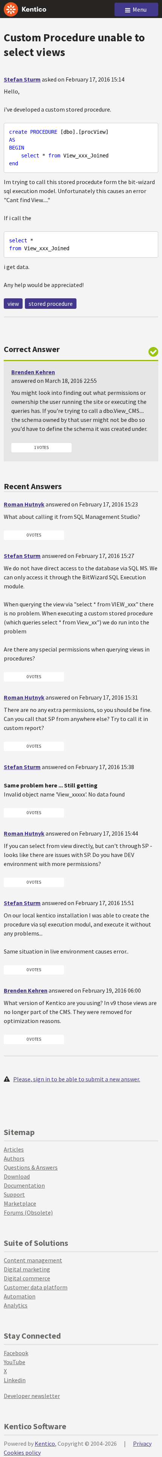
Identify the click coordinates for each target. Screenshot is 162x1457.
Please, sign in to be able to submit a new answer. (76, 1079)
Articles (14, 1149)
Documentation (24, 1185)
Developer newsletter (32, 1396)
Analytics (16, 1305)
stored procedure (51, 303)
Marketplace (20, 1203)
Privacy (142, 1443)
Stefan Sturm (22, 79)
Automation (19, 1296)
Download (17, 1176)
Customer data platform (35, 1287)
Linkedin (15, 1380)
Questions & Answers (31, 1167)
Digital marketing (27, 1269)
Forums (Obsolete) (28, 1212)
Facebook (16, 1353)
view (13, 303)
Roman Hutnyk (24, 504)
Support (14, 1194)
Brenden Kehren (33, 372)
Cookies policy (22, 1452)
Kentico (45, 1443)
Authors (14, 1158)
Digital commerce (27, 1278)
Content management (33, 1260)
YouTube (14, 1362)
